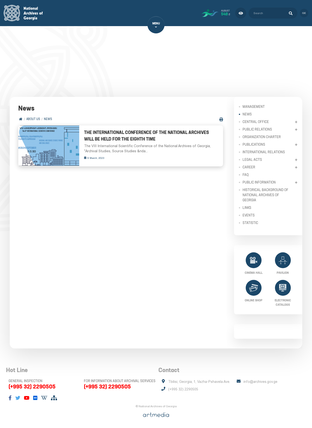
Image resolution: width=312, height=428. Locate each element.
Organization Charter (262, 137)
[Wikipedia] (44, 398)
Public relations (257, 129)
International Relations (264, 152)
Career (249, 167)
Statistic (250, 223)
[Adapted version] (240, 13)
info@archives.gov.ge (260, 382)
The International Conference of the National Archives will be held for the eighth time (146, 136)
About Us (33, 119)
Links (247, 207)
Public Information (259, 182)
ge (304, 13)
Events (249, 215)
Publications (254, 144)
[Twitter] (17, 398)
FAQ (246, 175)
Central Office (256, 122)
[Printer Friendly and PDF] (221, 119)
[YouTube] (26, 398)
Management (254, 106)
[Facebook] (10, 398)
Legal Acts (252, 159)
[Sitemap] (54, 398)
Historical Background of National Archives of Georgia (265, 195)
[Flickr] (35, 398)
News (48, 119)
